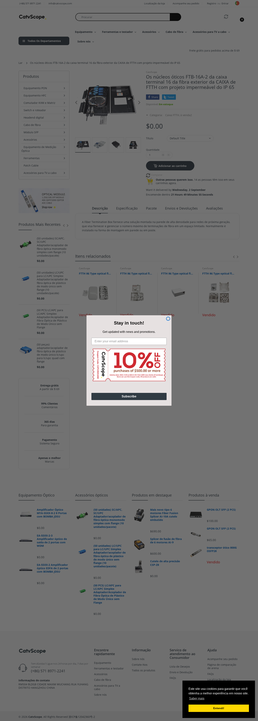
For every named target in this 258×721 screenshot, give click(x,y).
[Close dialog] (168, 319)
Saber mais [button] (196, 698)
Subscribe (129, 396)
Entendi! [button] (218, 708)
